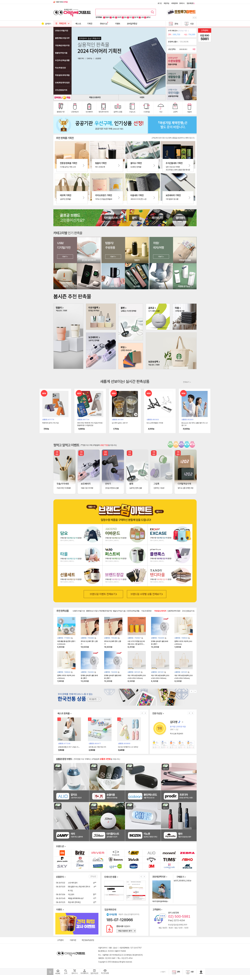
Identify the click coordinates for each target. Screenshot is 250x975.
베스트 (78, 23)
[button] (194, 17)
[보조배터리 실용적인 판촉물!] (101, 351)
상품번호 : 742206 (157, 638)
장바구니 (182, 3)
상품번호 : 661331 (134, 672)
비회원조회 (174, 3)
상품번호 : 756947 (134, 638)
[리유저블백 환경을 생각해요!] (101, 316)
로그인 (160, 3)
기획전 (89, 23)
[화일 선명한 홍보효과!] (130, 356)
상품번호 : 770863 (64, 638)
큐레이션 (103, 23)
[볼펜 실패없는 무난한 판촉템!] (130, 322)
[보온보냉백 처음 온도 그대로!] (171, 351)
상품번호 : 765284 (87, 638)
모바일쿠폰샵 (132, 23)
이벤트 (117, 23)
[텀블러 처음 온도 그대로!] (68, 336)
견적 (176, 23)
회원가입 (166, 3)
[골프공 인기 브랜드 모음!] (158, 316)
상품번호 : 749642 (181, 638)
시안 (191, 23)
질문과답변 (191, 3)
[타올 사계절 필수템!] (184, 316)
